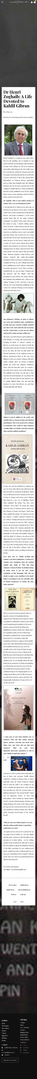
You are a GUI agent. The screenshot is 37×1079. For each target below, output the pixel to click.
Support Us (5, 1035)
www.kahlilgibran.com (8, 1054)
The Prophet (13, 885)
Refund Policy (24, 1035)
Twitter (25, 1054)
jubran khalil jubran (24, 890)
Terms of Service (25, 1040)
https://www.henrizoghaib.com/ (16, 869)
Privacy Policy (24, 1038)
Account (22, 1030)
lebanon (13, 894)
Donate (4, 1040)
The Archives (5, 1028)
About (3, 1023)
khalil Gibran (10, 890)
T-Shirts (22, 1023)
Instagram (26, 1057)
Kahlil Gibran (24, 885)
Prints (22, 1025)
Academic (23, 894)
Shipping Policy (24, 1033)
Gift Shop (4, 1038)
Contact (4, 1033)
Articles (4, 1030)
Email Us (6, 1057)
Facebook (26, 1052)
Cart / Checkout (24, 1028)
